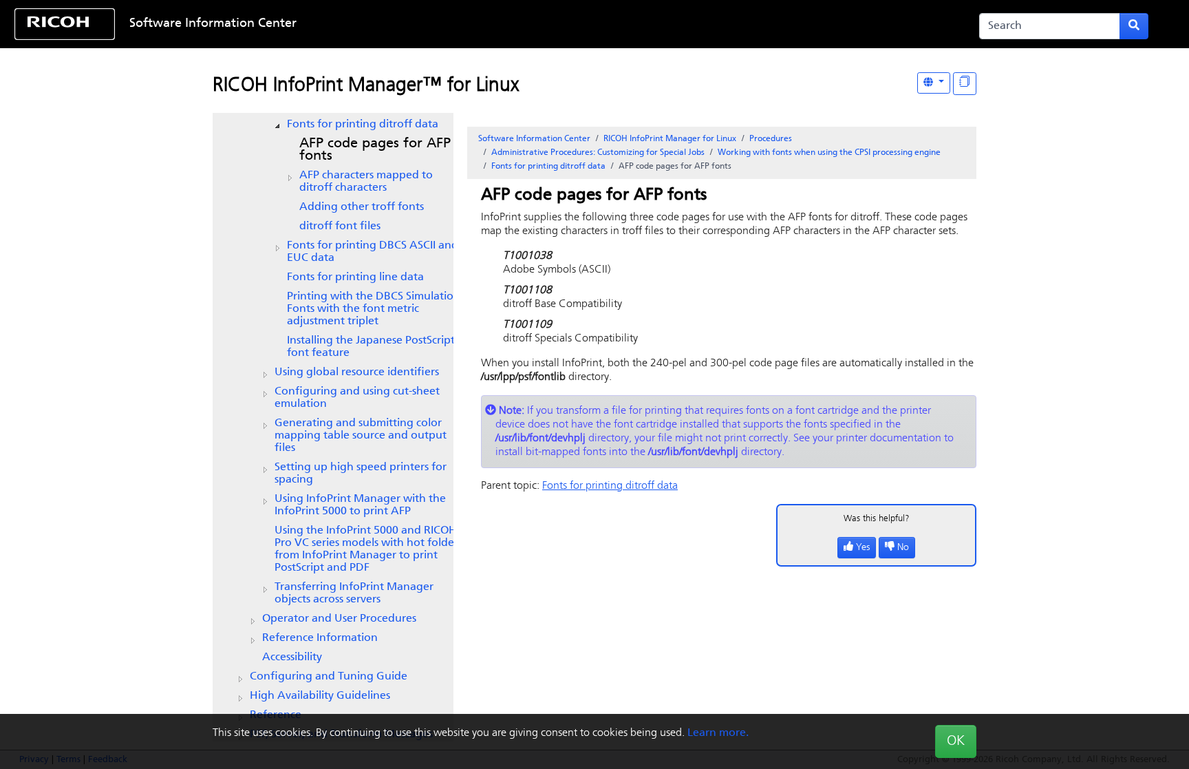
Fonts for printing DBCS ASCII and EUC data (372, 252)
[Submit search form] (1134, 26)
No (903, 547)
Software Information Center (213, 24)
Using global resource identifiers (357, 372)
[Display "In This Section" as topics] (964, 83)
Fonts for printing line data (355, 277)
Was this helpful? (877, 518)
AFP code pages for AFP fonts (375, 150)
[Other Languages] (933, 83)
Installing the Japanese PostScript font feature (371, 347)
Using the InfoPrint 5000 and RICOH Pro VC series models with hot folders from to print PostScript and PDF (368, 549)
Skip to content (543, 24)
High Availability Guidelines (320, 696)
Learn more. (718, 733)
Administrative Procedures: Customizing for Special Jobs (598, 153)
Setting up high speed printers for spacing (361, 473)
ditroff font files (340, 226)
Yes (863, 547)
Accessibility (292, 657)
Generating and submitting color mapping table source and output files (361, 436)
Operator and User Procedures (339, 618)
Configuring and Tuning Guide (328, 676)
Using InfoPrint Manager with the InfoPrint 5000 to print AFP (360, 505)
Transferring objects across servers (354, 593)
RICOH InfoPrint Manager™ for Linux (366, 86)
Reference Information (320, 638)
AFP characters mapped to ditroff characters (366, 181)
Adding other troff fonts (361, 207)
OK (956, 741)
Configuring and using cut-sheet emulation (357, 398)
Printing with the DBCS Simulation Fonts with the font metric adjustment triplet (373, 309)
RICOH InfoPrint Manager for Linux (669, 139)
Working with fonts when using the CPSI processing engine (829, 153)
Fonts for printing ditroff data (362, 124)
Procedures (770, 139)
